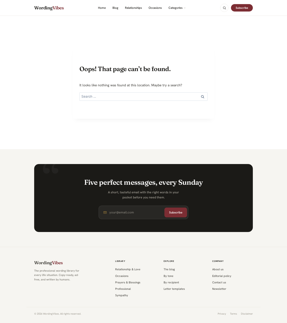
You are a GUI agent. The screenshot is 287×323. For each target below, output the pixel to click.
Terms (233, 313)
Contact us (219, 282)
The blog (169, 269)
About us (218, 269)
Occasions (155, 7)
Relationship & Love (127, 269)
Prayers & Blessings (127, 282)
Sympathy (121, 295)
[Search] (224, 8)
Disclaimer (247, 313)
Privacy (222, 313)
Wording (49, 8)
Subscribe (242, 8)
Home (102, 7)
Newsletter (219, 289)
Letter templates (174, 289)
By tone (168, 276)
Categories (175, 7)
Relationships (133, 7)
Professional (123, 289)
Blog (115, 7)
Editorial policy (221, 276)
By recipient (171, 282)
